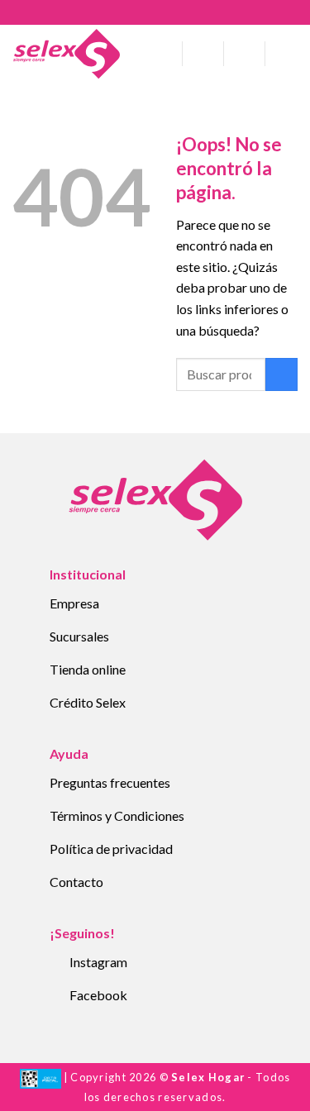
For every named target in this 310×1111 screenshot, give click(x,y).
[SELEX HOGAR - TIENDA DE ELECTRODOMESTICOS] (66, 53)
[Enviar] (281, 374)
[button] (163, 53)
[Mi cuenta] (203, 54)
